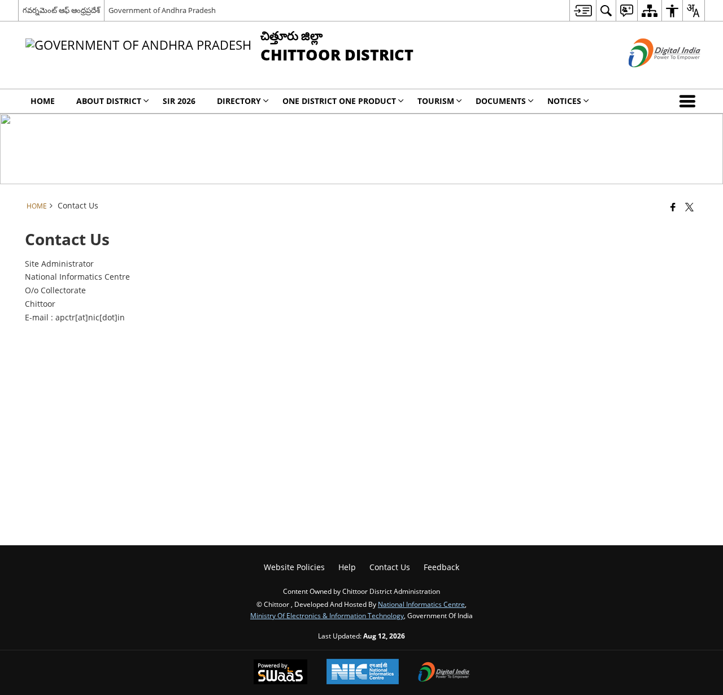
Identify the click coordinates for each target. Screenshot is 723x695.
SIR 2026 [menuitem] (179, 100)
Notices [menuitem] (564, 100)
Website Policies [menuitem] (294, 567)
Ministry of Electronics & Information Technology (327, 615)
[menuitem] (582, 10)
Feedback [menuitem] (441, 567)
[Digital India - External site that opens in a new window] (650, 76)
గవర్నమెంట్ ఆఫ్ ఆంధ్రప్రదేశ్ (61, 10)
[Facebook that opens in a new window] (673, 206)
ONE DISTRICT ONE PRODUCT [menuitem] (339, 100)
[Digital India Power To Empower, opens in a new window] (444, 673)
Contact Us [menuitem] (389, 567)
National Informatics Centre (421, 604)
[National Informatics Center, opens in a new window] (362, 672)
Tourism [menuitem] (435, 100)
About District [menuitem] (108, 100)
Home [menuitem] (43, 100)
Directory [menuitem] (239, 100)
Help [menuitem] (347, 567)
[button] (689, 101)
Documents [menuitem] (501, 100)
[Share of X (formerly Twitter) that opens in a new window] (689, 206)
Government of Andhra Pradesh (162, 10)
